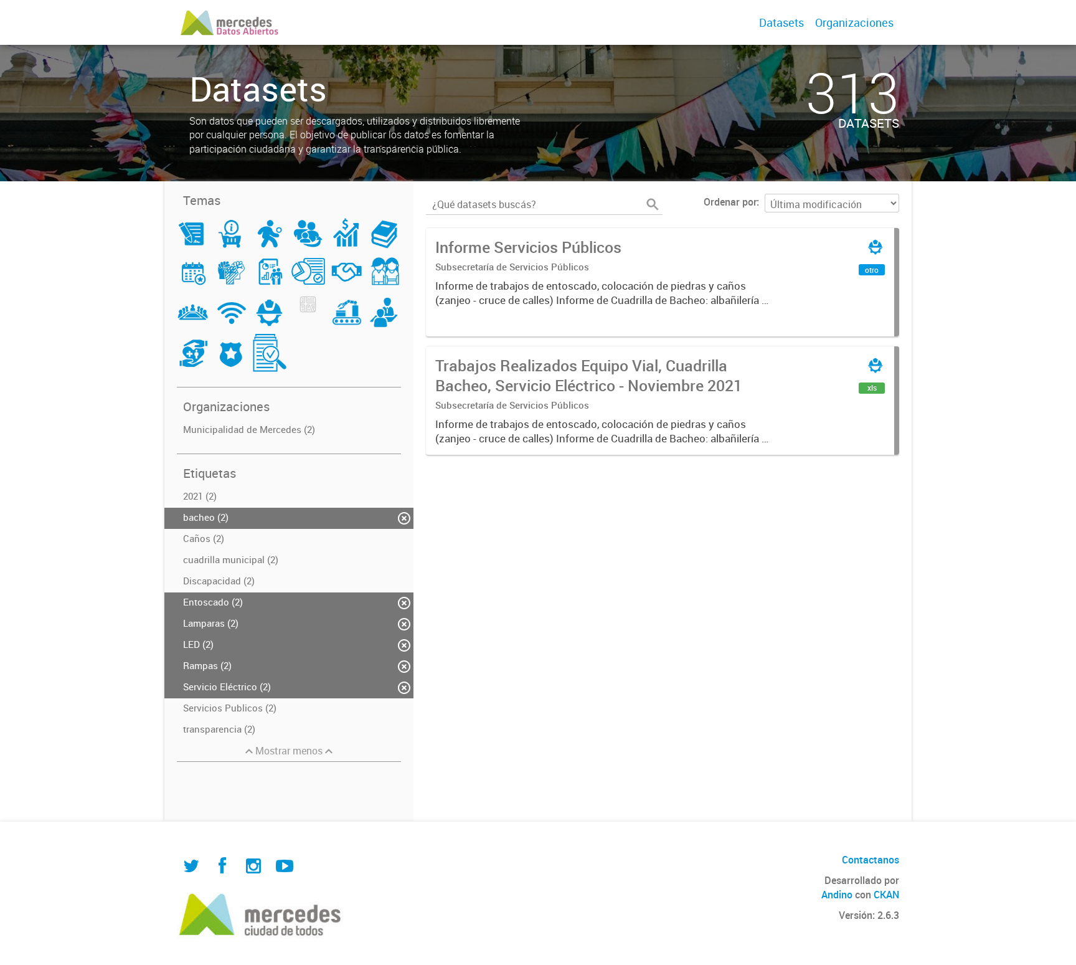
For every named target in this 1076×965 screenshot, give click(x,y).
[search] (653, 204)
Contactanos (870, 860)
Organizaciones (854, 22)
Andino (836, 894)
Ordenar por (730, 202)
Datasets (781, 22)
